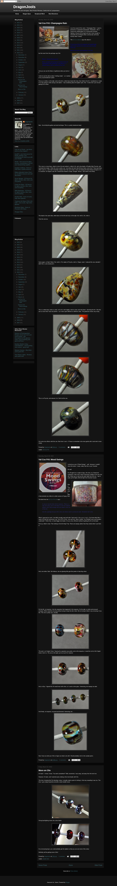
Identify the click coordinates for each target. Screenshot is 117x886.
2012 (18, 47)
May (19, 72)
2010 (18, 52)
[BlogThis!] (73, 447)
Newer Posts (43, 865)
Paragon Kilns (19, 212)
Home (17, 14)
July (19, 67)
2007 (18, 103)
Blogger (68, 882)
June (20, 70)
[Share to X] (75, 447)
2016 (18, 37)
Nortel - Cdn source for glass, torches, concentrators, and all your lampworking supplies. (23, 163)
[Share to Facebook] (77, 447)
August (20, 65)
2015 (18, 40)
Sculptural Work (40, 14)
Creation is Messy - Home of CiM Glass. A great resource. (23, 168)
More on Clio (45, 770)
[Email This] (72, 447)
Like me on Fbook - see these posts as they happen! (23, 150)
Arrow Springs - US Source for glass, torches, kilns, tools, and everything (24, 180)
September (21, 62)
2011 (18, 50)
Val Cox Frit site (53, 499)
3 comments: (62, 447)
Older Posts (98, 865)
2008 (18, 100)
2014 (18, 42)
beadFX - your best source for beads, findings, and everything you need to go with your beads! (24, 156)
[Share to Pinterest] (79, 447)
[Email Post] (68, 447)
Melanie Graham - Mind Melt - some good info (23, 350)
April (19, 75)
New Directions (53, 14)
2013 (18, 45)
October (20, 60)
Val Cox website (77, 39)
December (21, 55)
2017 (18, 35)
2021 (18, 25)
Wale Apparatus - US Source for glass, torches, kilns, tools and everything (23, 192)
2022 (18, 22)
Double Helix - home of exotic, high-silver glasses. (23, 197)
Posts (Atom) (74, 871)
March (20, 77)
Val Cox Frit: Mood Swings (51, 459)
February (21, 92)
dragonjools (29, 121)
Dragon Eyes (27, 14)
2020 (18, 27)
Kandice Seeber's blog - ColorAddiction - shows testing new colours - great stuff (23, 345)
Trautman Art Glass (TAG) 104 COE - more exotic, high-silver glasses (23, 202)
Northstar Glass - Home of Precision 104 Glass (22, 208)
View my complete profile (22, 141)
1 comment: (62, 856)
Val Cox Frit (46, 449)
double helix (46, 859)
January (20, 95)
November (21, 57)
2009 (18, 98)
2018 (18, 32)
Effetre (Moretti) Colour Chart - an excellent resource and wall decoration (24, 174)
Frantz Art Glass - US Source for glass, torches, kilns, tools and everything (23, 186)
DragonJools (24, 7)
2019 (18, 30)
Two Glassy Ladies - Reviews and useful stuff (23, 355)
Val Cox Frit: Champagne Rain (53, 23)
